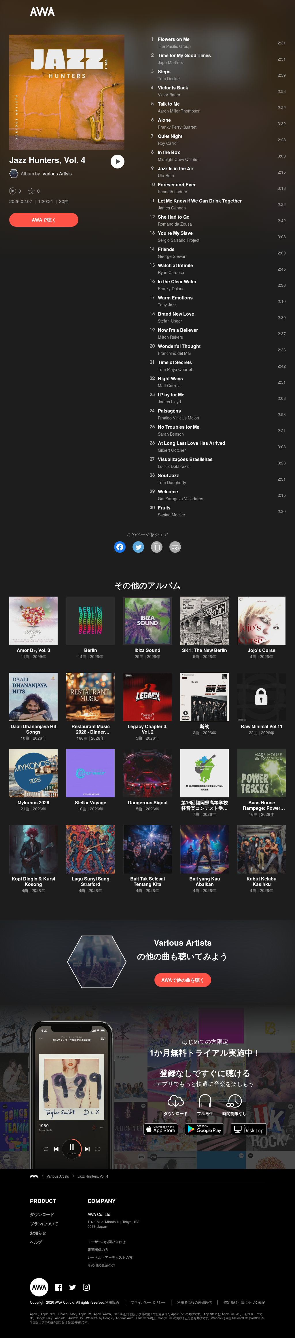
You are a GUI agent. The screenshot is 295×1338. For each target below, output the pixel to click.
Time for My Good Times (184, 55)
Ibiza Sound (147, 650)
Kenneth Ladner (172, 191)
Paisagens (169, 410)
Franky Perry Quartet (177, 127)
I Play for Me (171, 394)
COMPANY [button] (102, 1201)
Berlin (90, 650)
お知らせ (38, 1233)
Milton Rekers (170, 337)
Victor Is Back (173, 87)
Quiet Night (170, 136)
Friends (166, 249)
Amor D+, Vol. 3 (33, 650)
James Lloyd (169, 401)
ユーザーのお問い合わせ (107, 1241)
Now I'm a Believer (178, 330)
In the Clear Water (177, 281)
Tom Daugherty (172, 482)
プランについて (44, 1223)
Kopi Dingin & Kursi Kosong (33, 881)
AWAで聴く (44, 219)
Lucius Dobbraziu (174, 466)
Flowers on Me (174, 39)
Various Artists (57, 173)
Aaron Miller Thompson (179, 111)
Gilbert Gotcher (172, 450)
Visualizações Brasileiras (185, 459)
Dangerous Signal (147, 802)
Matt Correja (169, 385)
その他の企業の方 (101, 1264)
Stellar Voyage (90, 802)
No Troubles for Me (178, 426)
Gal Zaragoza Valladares (180, 498)
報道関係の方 (98, 1249)
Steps (164, 71)
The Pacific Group (174, 46)
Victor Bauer (169, 95)
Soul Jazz (168, 475)
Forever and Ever (177, 184)
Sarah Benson (171, 434)
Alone (164, 120)
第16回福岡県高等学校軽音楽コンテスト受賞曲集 (204, 808)
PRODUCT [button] (43, 1201)
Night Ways (170, 378)
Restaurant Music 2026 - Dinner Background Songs (90, 732)
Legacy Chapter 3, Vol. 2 (147, 729)
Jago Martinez (171, 62)
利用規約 (112, 1302)
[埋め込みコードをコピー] (175, 547)
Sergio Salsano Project (178, 240)
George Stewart (172, 256)
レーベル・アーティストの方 (110, 1257)
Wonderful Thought (179, 346)
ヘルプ (36, 1242)
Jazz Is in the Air (175, 168)
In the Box (169, 152)
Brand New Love (176, 313)
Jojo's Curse (261, 650)
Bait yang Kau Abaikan (204, 881)
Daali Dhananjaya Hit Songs (33, 729)
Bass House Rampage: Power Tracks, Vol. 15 (261, 808)
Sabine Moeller (171, 515)
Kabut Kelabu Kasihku (262, 881)
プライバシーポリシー (148, 1302)
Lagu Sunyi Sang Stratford (90, 881)
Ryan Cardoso (171, 272)
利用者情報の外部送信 (194, 1302)
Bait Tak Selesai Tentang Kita (147, 881)
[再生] (117, 161)
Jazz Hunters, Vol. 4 (92, 1176)
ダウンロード (42, 1214)
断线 (204, 726)
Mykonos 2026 (33, 802)
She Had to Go (174, 216)
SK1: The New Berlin (204, 650)
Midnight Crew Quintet (178, 159)
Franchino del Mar (174, 353)
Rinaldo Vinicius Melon (178, 418)
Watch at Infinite (175, 265)
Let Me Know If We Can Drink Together (200, 200)
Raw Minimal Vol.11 (262, 726)
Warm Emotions (175, 297)
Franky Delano (171, 288)
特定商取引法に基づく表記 (244, 1302)
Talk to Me (169, 103)
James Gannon (172, 208)
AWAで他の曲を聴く (182, 980)
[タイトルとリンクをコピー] (156, 547)
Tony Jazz (167, 305)
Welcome (168, 491)
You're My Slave (175, 233)
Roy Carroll (168, 143)
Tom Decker (169, 78)
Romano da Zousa (175, 224)
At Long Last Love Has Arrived (191, 443)
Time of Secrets (175, 362)
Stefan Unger (170, 321)
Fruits (164, 507)
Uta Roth (166, 175)
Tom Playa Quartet (175, 369)
